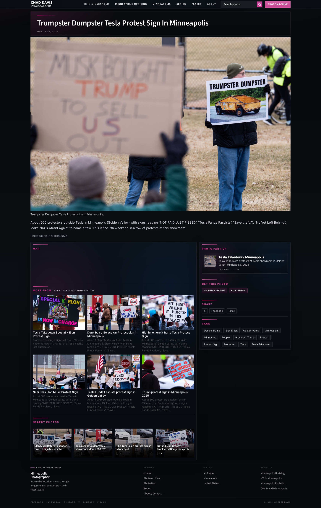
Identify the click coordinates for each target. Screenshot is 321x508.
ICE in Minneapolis (96, 4)
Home (147, 473)
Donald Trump (212, 330)
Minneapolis (162, 4)
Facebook (217, 310)
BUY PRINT (238, 290)
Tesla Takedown (261, 344)
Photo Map (150, 483)
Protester (229, 344)
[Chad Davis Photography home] (41, 4)
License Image (214, 290)
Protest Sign (211, 344)
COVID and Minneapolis (274, 489)
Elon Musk (232, 330)
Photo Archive (152, 478)
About (211, 4)
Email (232, 310)
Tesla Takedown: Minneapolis (73, 290)
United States (211, 483)
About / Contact (153, 494)
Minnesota (210, 337)
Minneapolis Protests (272, 483)
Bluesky (88, 502)
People (226, 337)
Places (197, 4)
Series (181, 4)
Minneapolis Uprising (131, 4)
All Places (208, 473)
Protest (264, 337)
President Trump (244, 337)
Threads (69, 502)
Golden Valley (251, 330)
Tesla (243, 344)
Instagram (53, 502)
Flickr (101, 502)
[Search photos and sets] (259, 4)
